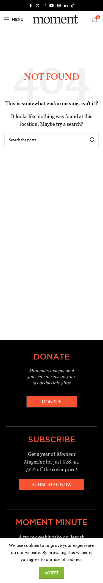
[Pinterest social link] (59, 5)
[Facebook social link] (30, 5)
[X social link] (37, 5)
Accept (52, 573)
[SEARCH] (92, 140)
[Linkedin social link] (66, 5)
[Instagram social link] (44, 5)
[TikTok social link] (72, 5)
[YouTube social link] (51, 5)
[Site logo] (54, 19)
